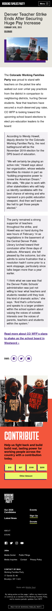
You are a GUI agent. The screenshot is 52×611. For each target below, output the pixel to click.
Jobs (6, 550)
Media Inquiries (10, 559)
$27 (20, 467)
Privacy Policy (36, 559)
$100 (31, 467)
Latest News (10, 518)
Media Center (10, 555)
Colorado (8, 31)
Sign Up (34, 515)
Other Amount (26, 475)
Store (7, 535)
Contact (23, 559)
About (7, 530)
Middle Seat (31, 587)
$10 (9, 467)
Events (33, 509)
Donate (33, 521)
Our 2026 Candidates (10, 511)
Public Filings (24, 555)
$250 (42, 467)
